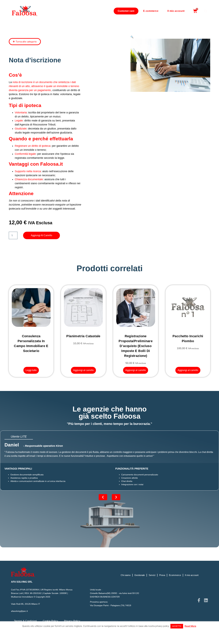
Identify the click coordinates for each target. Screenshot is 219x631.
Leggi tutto (31, 370)
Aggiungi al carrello (41, 235)
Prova (162, 575)
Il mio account (176, 11)
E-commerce (151, 11)
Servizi (152, 575)
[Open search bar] (205, 11)
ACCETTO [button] (176, 626)
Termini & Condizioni (25, 621)
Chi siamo (126, 575)
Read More (190, 626)
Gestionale (139, 575)
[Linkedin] (206, 600)
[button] (132, 36)
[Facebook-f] (199, 600)
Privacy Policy (72, 621)
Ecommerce (175, 575)
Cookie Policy (50, 621)
